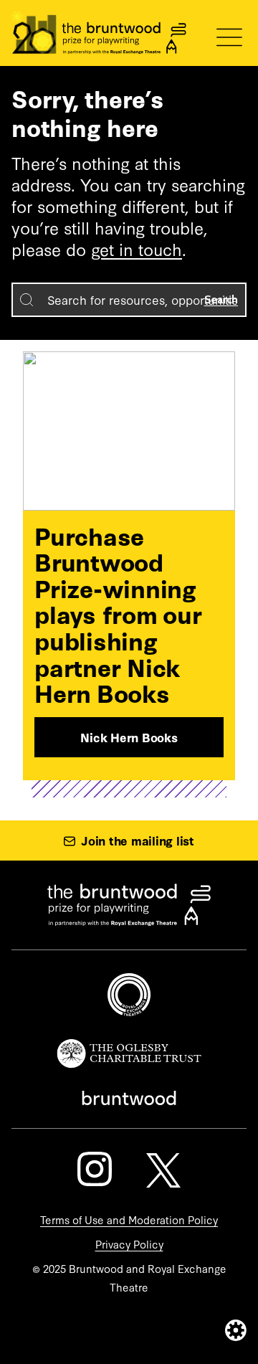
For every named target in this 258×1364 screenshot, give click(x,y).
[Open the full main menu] (229, 37)
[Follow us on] (94, 1169)
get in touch (136, 248)
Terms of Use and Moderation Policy (129, 1219)
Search (221, 299)
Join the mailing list (137, 840)
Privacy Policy (129, 1243)
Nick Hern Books (128, 737)
